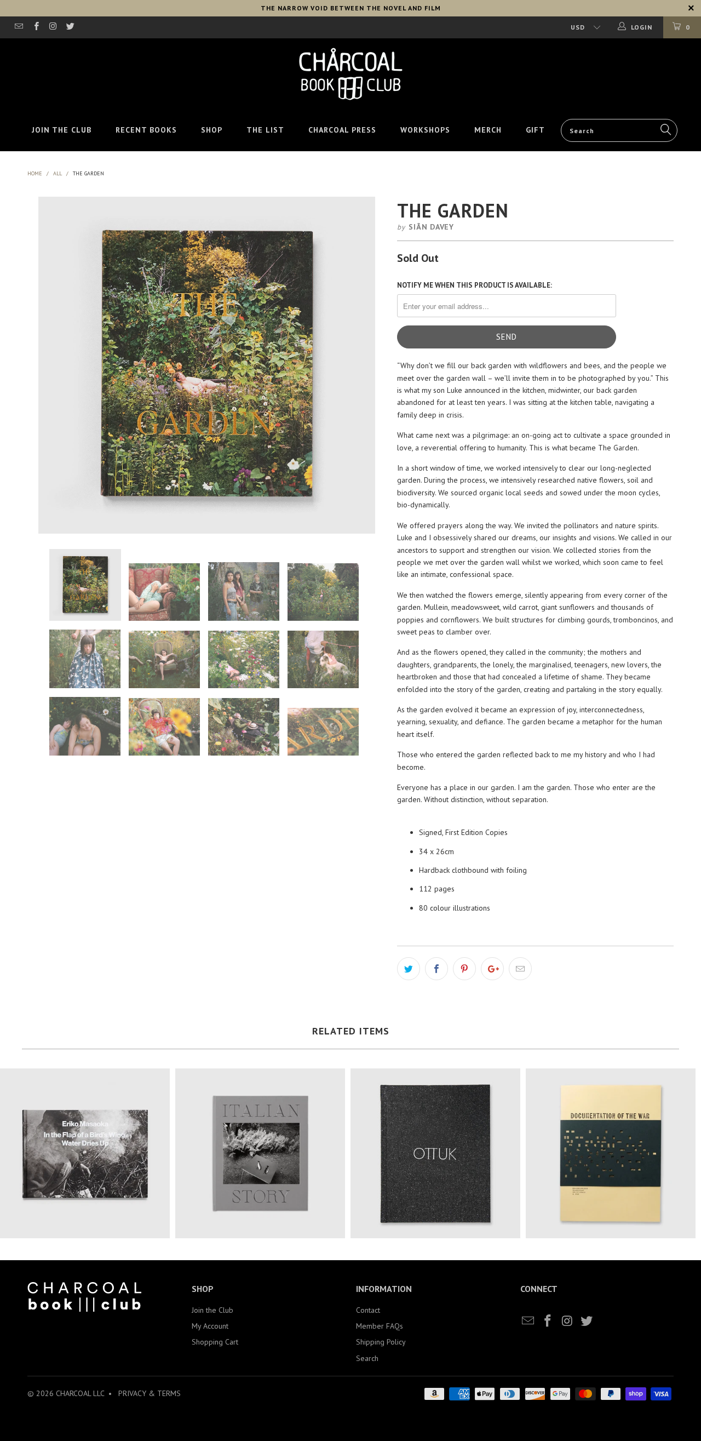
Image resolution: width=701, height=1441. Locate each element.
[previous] (47, 365)
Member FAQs (379, 1326)
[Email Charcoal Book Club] (18, 27)
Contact (368, 1310)
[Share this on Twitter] (408, 968)
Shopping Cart (215, 1342)
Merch (488, 130)
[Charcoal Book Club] (350, 73)
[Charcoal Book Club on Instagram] (53, 27)
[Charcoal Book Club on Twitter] (69, 27)
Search (367, 1358)
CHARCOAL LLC (80, 1393)
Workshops (425, 130)
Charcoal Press (342, 130)
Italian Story (260, 1153)
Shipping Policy (381, 1342)
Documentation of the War (611, 1153)
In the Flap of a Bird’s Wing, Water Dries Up (85, 1153)
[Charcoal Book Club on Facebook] (35, 27)
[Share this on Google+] (492, 968)
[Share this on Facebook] (436, 968)
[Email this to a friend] (520, 968)
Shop (211, 130)
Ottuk (435, 1153)
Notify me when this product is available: (474, 285)
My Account (210, 1326)
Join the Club (61, 130)
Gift (535, 130)
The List (265, 130)
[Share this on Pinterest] (464, 968)
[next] (366, 365)
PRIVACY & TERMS (149, 1393)
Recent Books (146, 130)
